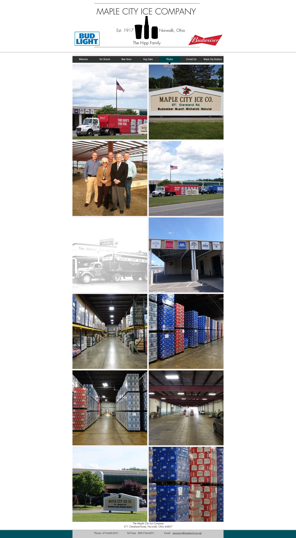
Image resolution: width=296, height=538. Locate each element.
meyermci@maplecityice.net (187, 533)
